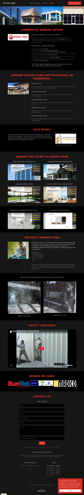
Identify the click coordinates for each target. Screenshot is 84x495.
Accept (70, 490)
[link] (9, 3)
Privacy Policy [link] (46, 447)
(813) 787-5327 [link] (30, 468)
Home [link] (31, 3)
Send (42, 443)
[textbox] (42, 405)
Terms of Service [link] (54, 447)
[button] (38, 3)
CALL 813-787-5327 (74, 3)
